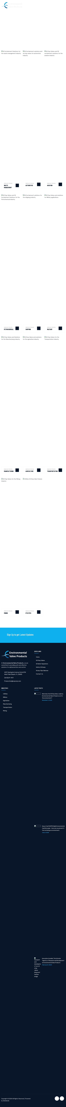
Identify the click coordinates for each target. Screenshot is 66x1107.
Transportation (52, 471)
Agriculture (29, 471)
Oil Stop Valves (40, 660)
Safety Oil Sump (40, 667)
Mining (6, 613)
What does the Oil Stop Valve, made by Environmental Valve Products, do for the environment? (52, 696)
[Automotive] (33, 115)
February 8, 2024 (47, 964)
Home (38, 657)
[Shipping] (33, 259)
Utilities (28, 613)
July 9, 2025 (45, 832)
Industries (8, 183)
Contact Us (39, 674)
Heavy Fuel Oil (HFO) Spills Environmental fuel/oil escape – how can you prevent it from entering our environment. (53, 828)
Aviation (49, 185)
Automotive (29, 185)
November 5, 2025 (47, 700)
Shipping (28, 329)
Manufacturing (9, 471)
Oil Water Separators (42, 664)
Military (49, 329)
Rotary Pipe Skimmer (42, 670)
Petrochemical (8, 329)
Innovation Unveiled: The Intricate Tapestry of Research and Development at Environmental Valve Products (53, 960)
